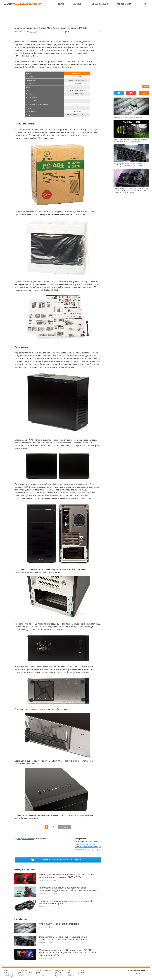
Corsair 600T (84, 498)
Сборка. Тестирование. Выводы (88, 847)
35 (52, 927)
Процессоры (22, 970)
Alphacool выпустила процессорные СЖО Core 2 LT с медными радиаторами (66, 902)
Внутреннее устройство (85, 844)
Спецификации (100, 3)
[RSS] (144, 93)
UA (137, 974)
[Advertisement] (57, 16)
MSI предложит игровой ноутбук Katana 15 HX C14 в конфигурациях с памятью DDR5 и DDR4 (66, 876)
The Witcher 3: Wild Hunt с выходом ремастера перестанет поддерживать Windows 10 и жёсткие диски (68, 889)
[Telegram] (119, 93)
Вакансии (81, 974)
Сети (68, 970)
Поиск (145, 86)
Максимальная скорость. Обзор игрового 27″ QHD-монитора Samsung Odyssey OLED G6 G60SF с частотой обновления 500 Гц (68, 952)
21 (52, 943)
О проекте (81, 970)
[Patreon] (131, 93)
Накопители (59, 970)
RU (140, 974)
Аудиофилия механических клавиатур (59, 923)
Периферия (40, 976)
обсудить (33, 32)
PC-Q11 (75, 132)
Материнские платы (25, 972)
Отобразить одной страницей (87, 850)
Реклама (81, 972)
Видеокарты (22, 974)
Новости (59, 3)
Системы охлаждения (43, 970)
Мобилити (70, 976)
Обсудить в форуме (25, 839)
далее (64, 827)
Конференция (124, 3)
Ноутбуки (58, 972)
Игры (56, 976)
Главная (6, 970)
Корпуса (38, 972)
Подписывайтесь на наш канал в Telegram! (62, 860)
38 (56, 894)
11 (55, 907)
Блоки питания (41, 974)
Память (20, 976)
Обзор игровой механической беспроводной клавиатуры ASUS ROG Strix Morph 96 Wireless (63, 938)
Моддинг (70, 974)
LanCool (34, 53)
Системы (58, 974)
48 (52, 958)
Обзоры (76, 3)
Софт (68, 972)
